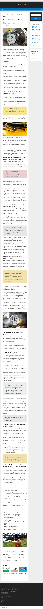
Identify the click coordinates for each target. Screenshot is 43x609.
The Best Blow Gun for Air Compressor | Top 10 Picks (6, 575)
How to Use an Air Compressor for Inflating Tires (36, 40)
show (8, 61)
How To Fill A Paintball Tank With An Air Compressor (36, 44)
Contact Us (14, 591)
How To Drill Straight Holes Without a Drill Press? (36, 31)
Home (4, 14)
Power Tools (34, 56)
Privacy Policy (14, 589)
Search (36, 18)
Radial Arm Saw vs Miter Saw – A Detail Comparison (23, 575)
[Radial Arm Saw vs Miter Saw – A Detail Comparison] (23, 569)
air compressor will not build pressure (14, 87)
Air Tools (8, 14)
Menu (2, 9)
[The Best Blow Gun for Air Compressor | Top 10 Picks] (6, 569)
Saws (33, 58)
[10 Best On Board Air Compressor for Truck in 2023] (14, 569)
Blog (33, 55)
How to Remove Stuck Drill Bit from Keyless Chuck (36, 35)
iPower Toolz (3, 607)
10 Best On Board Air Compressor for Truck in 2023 (14, 575)
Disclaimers (14, 588)
